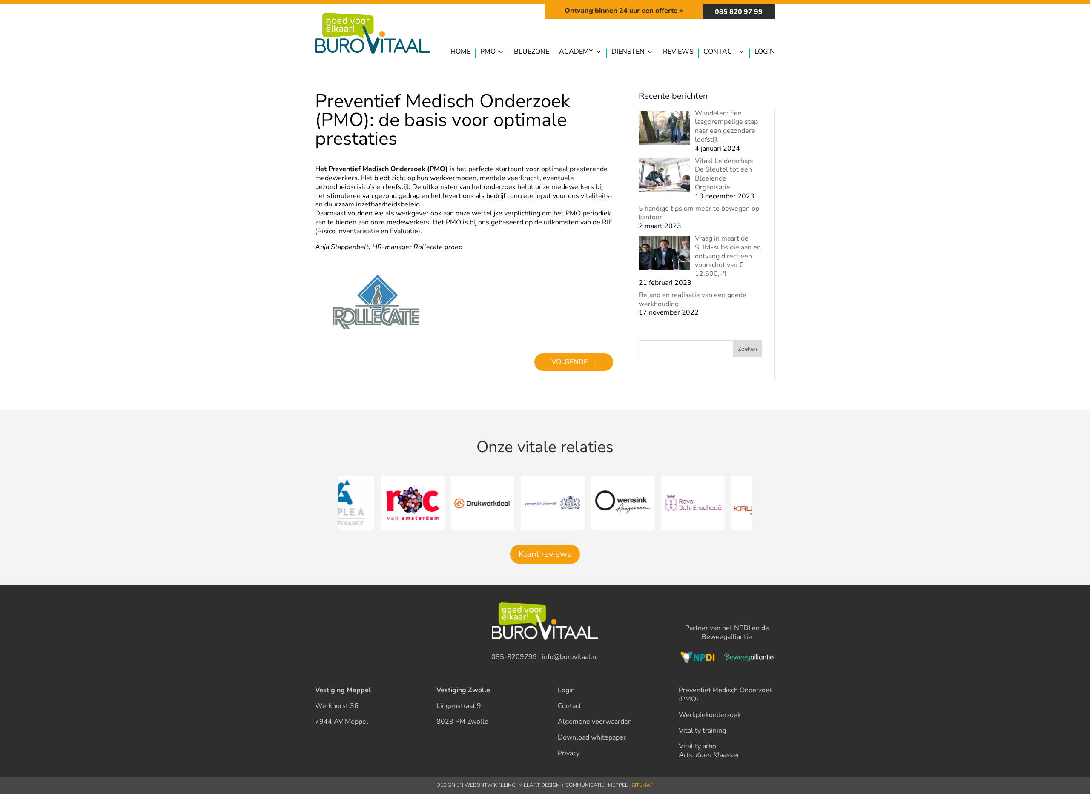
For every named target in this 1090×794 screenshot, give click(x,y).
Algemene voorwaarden (595, 721)
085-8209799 (514, 657)
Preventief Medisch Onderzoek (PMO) (726, 694)
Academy (576, 52)
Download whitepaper (592, 737)
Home (460, 52)
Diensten (628, 52)
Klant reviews (545, 554)
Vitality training (702, 730)
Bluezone (531, 52)
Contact (719, 52)
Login (764, 52)
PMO (488, 52)
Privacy (568, 753)
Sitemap (643, 785)
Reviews (678, 52)
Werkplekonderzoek (710, 714)
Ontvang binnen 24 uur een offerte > (624, 10)
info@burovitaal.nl (570, 657)
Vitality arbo (697, 746)
